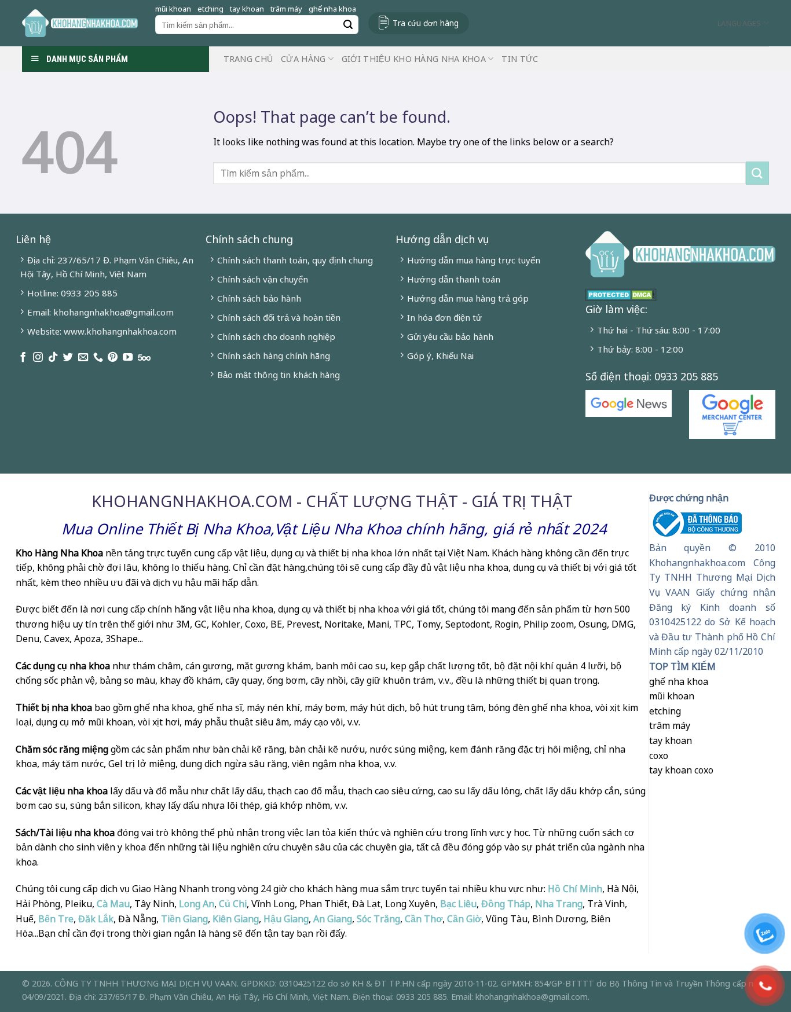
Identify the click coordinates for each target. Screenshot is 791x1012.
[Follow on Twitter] (68, 358)
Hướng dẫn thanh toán (453, 279)
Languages (739, 23)
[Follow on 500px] (144, 358)
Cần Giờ (464, 918)
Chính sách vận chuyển (262, 279)
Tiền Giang (184, 918)
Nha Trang (559, 903)
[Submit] (348, 25)
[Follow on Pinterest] (113, 358)
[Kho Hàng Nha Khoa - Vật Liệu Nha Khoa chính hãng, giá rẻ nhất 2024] (80, 23)
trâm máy (286, 8)
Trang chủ (248, 58)
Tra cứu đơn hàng (426, 22)
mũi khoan (173, 8)
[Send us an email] (83, 358)
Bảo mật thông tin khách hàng (278, 374)
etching (210, 8)
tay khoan (247, 8)
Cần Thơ (423, 918)
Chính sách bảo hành (259, 298)
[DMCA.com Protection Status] (621, 293)
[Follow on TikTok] (53, 358)
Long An (196, 903)
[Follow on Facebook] (23, 358)
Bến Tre (56, 918)
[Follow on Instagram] (38, 358)
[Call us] (98, 358)
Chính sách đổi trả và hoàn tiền (278, 317)
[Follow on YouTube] (128, 358)
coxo (658, 755)
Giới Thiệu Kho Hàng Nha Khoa (414, 58)
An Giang (332, 918)
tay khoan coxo (681, 770)
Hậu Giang (286, 918)
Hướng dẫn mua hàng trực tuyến (473, 260)
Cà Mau (113, 903)
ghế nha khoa (332, 8)
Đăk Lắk (95, 918)
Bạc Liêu (458, 903)
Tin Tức (519, 58)
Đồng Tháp (505, 903)
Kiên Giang (236, 918)
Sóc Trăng (378, 918)
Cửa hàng (303, 58)
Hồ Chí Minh (573, 888)
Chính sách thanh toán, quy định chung (295, 260)
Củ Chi (233, 903)
